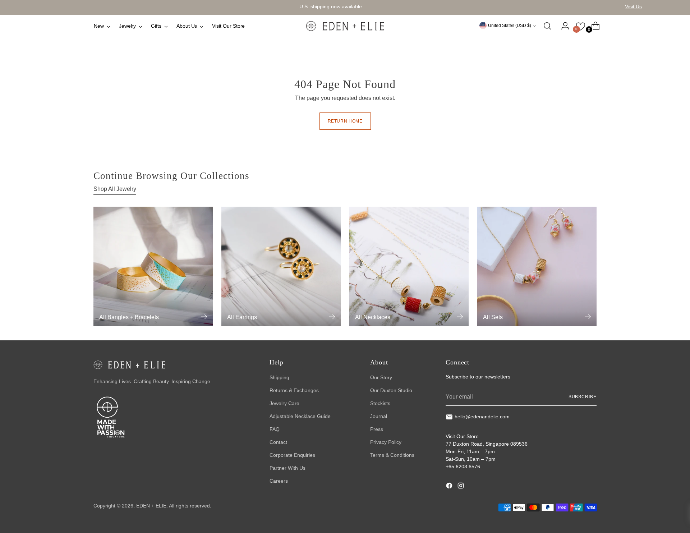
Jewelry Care (284, 403)
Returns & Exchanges (294, 390)
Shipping (279, 377)
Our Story (381, 377)
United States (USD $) (509, 25)
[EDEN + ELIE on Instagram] (461, 486)
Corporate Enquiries (292, 455)
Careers (279, 481)
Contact (278, 442)
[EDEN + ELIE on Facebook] (450, 486)
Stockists (380, 403)
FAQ (275, 429)
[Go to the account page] (562, 26)
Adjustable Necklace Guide (300, 416)
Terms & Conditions (392, 455)
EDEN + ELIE (151, 506)
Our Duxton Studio (391, 390)
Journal (378, 416)
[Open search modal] (547, 26)
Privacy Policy (385, 442)
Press (376, 429)
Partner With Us (287, 468)
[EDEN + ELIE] (345, 26)
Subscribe (583, 396)
